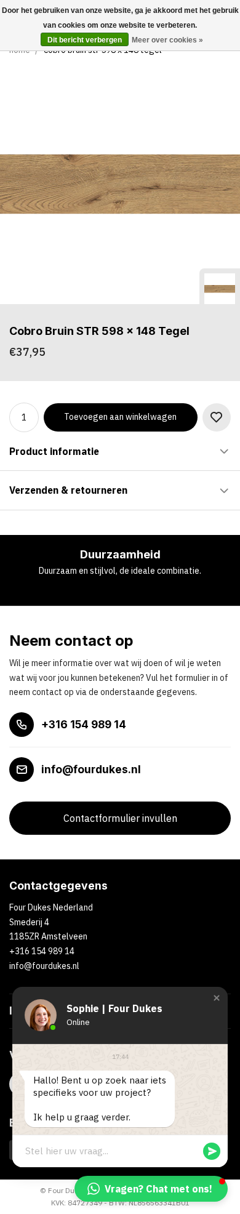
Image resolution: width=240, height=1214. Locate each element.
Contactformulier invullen (120, 818)
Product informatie (54, 451)
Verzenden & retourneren (68, 490)
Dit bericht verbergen (84, 40)
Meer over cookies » (167, 40)
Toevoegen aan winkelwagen (120, 416)
